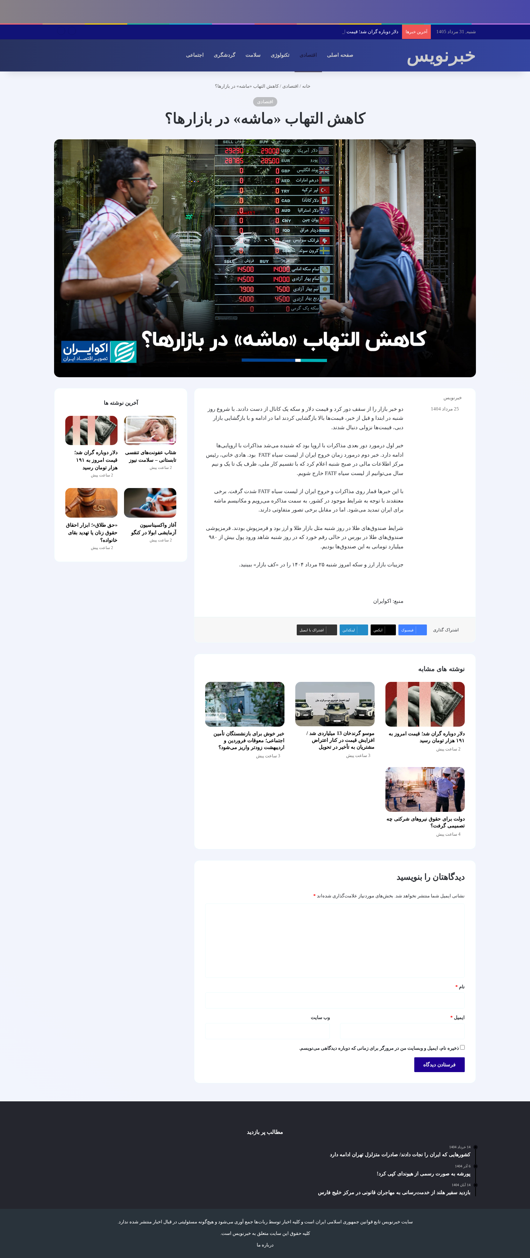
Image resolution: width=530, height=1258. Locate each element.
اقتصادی (308, 55)
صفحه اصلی (340, 55)
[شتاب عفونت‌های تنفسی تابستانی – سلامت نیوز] (150, 430)
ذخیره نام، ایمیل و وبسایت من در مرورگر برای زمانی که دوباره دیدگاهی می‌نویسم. (379, 1048)
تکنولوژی (280, 55)
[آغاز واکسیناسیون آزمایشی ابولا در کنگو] (150, 503)
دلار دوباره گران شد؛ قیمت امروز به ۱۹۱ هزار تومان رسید (342, 31)
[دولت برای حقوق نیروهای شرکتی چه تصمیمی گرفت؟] (425, 789)
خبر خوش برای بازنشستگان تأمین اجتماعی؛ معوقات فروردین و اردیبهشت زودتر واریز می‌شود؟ (248, 740)
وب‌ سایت (320, 1017)
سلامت (253, 55)
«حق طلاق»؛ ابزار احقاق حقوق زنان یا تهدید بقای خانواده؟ (92, 532)
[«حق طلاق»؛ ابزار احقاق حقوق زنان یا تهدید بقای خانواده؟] (91, 503)
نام (460, 986)
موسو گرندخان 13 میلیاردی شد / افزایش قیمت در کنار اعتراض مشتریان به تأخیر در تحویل (340, 740)
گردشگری (224, 55)
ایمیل (457, 1017)
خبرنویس (452, 397)
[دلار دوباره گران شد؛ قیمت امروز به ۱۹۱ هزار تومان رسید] (425, 704)
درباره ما (265, 1245)
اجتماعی (195, 55)
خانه (307, 86)
